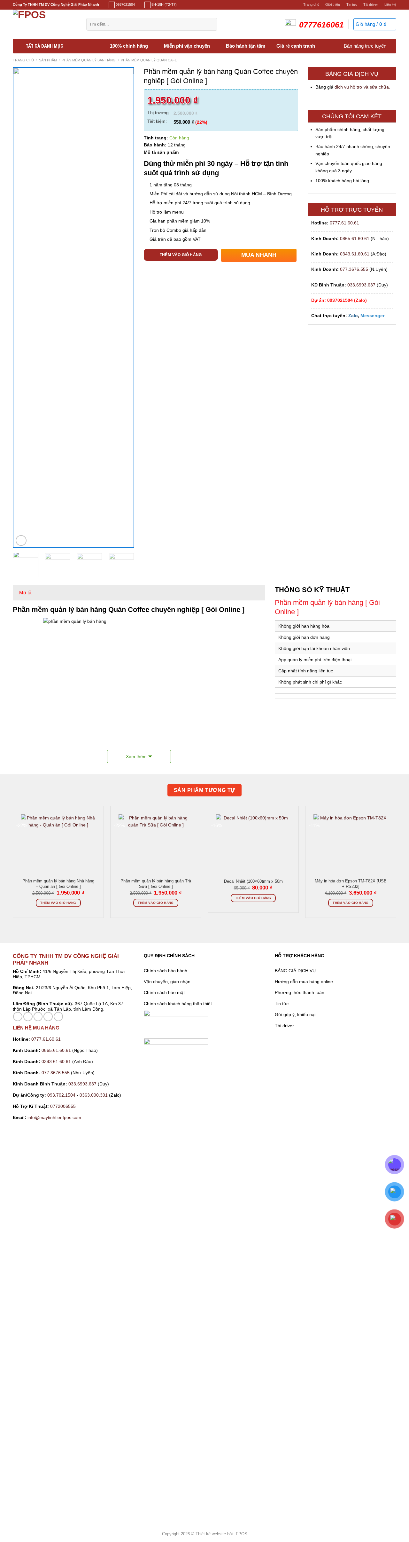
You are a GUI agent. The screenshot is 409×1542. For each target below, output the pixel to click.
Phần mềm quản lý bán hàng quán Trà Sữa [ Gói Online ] (155, 883)
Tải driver (370, 4)
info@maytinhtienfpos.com (54, 1117)
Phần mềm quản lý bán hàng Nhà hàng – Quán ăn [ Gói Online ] (58, 883)
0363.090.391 (94, 1095)
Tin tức (351, 4)
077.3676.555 (354, 269)
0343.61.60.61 (354, 253)
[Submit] (210, 24)
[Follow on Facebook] (17, 1016)
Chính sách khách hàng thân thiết (178, 1003)
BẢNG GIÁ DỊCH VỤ (295, 970)
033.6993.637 (361, 284)
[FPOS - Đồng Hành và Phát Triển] (45, 24)
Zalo (353, 315)
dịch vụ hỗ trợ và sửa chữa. (362, 87)
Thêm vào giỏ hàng (181, 255)
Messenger (372, 315)
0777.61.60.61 (344, 222)
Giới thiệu (332, 4)
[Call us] (48, 1016)
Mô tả (25, 592)
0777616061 (321, 24)
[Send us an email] (38, 1016)
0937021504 (125, 4)
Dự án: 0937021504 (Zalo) (339, 300)
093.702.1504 (61, 1095)
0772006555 (63, 1106)
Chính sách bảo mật (164, 992)
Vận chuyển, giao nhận (167, 981)
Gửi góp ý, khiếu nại (295, 1014)
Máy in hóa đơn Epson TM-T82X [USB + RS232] (351, 883)
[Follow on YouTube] (58, 1016)
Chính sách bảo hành (165, 970)
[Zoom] (21, 540)
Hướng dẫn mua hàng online (304, 981)
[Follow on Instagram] (28, 1016)
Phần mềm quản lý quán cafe (149, 60)
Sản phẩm (48, 60)
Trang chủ (311, 4)
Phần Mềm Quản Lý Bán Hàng (89, 60)
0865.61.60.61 (354, 238)
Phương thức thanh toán (299, 992)
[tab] (25, 593)
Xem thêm (136, 756)
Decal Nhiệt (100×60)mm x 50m (253, 881)
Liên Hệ (390, 4)
